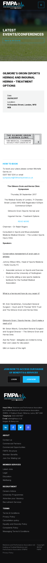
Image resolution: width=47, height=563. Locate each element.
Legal (5, 473)
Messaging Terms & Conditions (16, 531)
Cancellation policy (11, 520)
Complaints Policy (10, 528)
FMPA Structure (10, 451)
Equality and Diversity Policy (15, 524)
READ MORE (23, 221)
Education (7, 476)
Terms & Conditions (11, 513)
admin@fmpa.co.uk (15, 419)
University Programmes (13, 495)
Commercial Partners (12, 443)
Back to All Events (13, 40)
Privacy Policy (9, 517)
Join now (31, 379)
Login (14, 379)
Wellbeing (7, 480)
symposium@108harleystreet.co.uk (18, 178)
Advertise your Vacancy (13, 498)
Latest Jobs (8, 469)
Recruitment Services (12, 502)
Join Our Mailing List (11, 458)
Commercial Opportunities (14, 447)
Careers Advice (9, 491)
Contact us (7, 440)
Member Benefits (10, 454)
